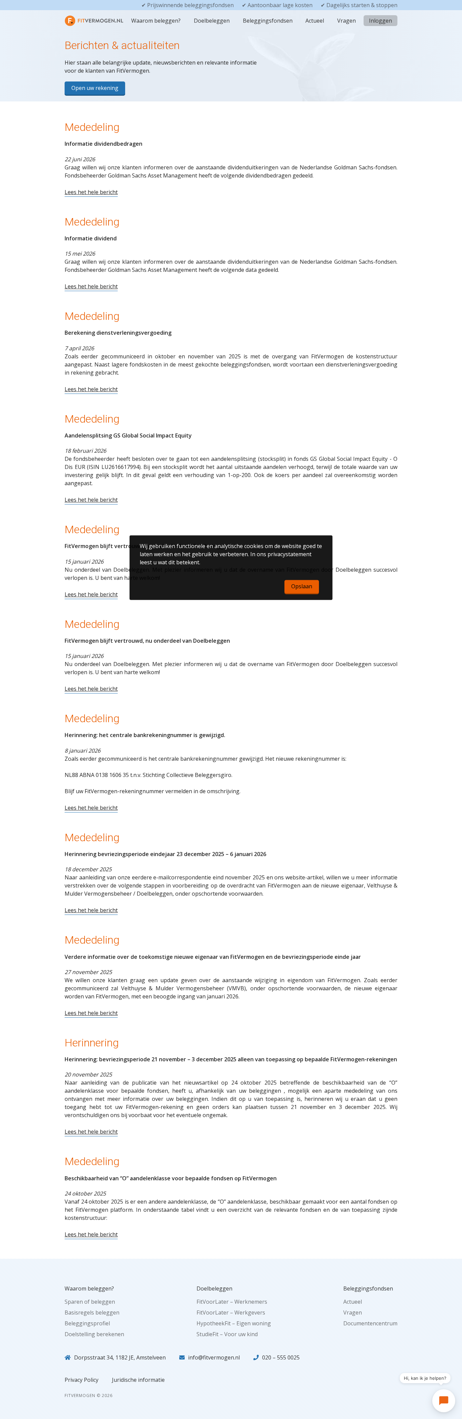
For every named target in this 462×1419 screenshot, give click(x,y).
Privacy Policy (81, 1379)
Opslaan (301, 586)
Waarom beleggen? (156, 20)
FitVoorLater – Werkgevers (231, 1312)
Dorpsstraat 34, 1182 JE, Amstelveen (120, 1357)
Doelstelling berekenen (94, 1334)
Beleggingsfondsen (268, 20)
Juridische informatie (138, 1379)
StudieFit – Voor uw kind (227, 1334)
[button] (443, 1400)
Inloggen (380, 20)
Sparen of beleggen (90, 1301)
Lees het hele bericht (91, 192)
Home (77, 20)
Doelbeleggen (212, 20)
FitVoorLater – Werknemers (232, 1301)
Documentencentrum (370, 1323)
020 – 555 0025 (281, 1357)
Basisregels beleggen (92, 1312)
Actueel (314, 20)
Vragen (346, 20)
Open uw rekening (94, 88)
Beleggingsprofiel (87, 1323)
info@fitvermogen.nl (214, 1357)
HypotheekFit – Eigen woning (234, 1323)
